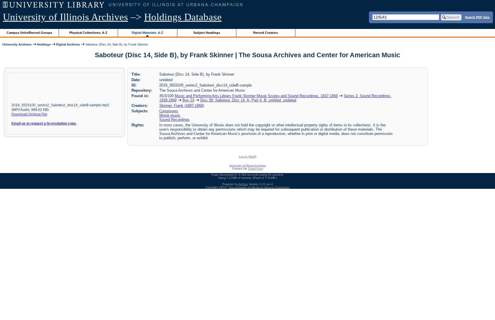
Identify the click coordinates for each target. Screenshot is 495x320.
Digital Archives (68, 44)
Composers (168, 111)
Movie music (169, 115)
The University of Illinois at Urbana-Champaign (259, 187)
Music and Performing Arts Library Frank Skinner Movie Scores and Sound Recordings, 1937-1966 (256, 96)
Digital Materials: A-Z (147, 32)
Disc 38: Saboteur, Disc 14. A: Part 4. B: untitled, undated (248, 100)
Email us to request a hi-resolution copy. (43, 123)
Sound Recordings (174, 119)
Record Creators (265, 32)
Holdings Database (183, 17)
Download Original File (29, 114)
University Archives (17, 44)
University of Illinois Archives (65, 17)
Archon (243, 184)
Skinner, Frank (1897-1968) (181, 105)
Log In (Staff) (247, 156)
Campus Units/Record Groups (29, 32)
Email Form (255, 168)
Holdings (44, 44)
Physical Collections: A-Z (88, 32)
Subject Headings (206, 32)
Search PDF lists (477, 17)
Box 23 (188, 100)
